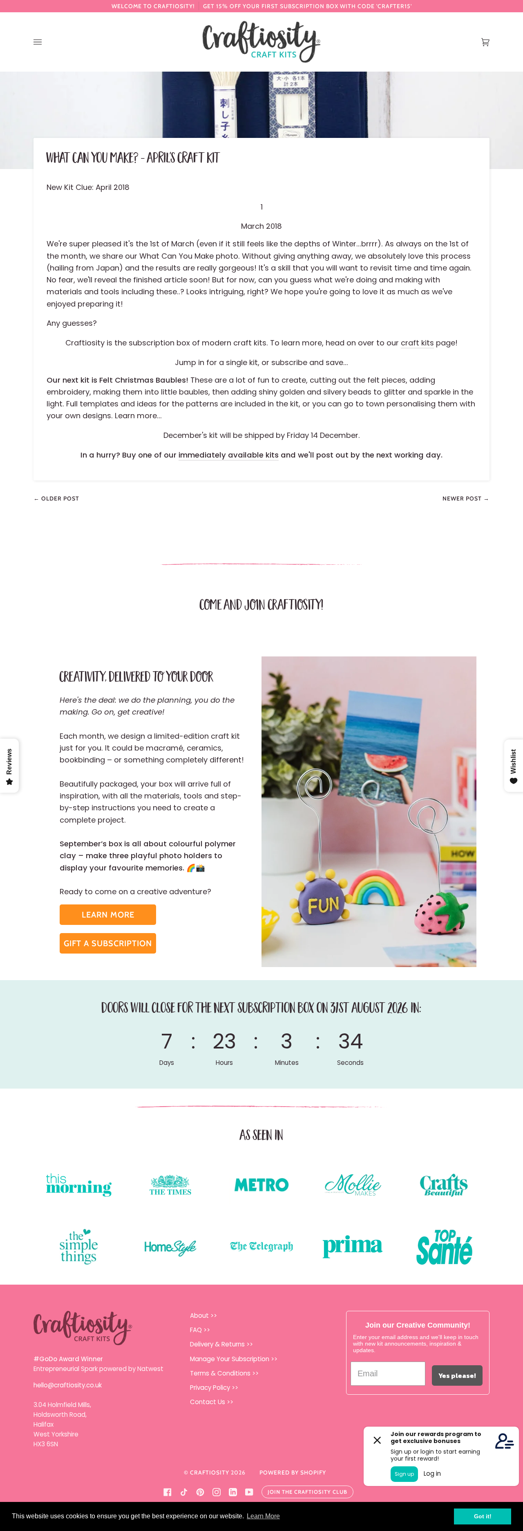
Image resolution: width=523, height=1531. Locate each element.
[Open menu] (46, 42)
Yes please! (457, 1375)
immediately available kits (229, 455)
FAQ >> (200, 1330)
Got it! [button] (483, 1516)
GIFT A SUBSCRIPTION (108, 943)
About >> (203, 1315)
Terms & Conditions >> (224, 1373)
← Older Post (56, 498)
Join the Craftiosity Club (307, 1491)
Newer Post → (466, 498)
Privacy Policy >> (214, 1387)
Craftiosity (209, 1472)
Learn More (108, 915)
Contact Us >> (211, 1402)
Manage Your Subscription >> (233, 1359)
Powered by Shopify (292, 1472)
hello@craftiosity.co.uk (68, 1385)
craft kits (417, 343)
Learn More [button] (263, 1516)
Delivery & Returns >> (221, 1344)
